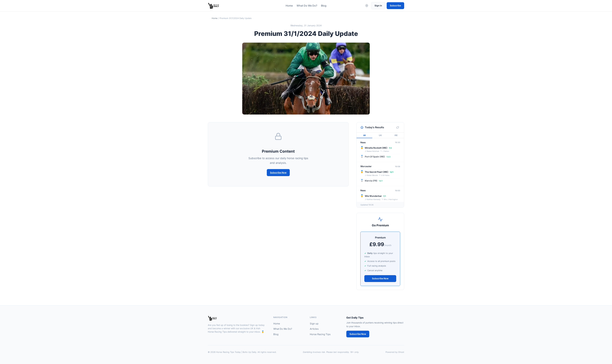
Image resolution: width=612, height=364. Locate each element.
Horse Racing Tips (320, 334)
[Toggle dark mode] (367, 5)
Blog (323, 5)
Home (289, 5)
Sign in (378, 5)
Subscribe (395, 5)
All (364, 135)
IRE (396, 135)
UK (380, 135)
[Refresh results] (397, 127)
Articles (314, 328)
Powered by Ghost (395, 352)
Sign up (314, 323)
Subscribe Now (278, 172)
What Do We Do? (307, 5)
